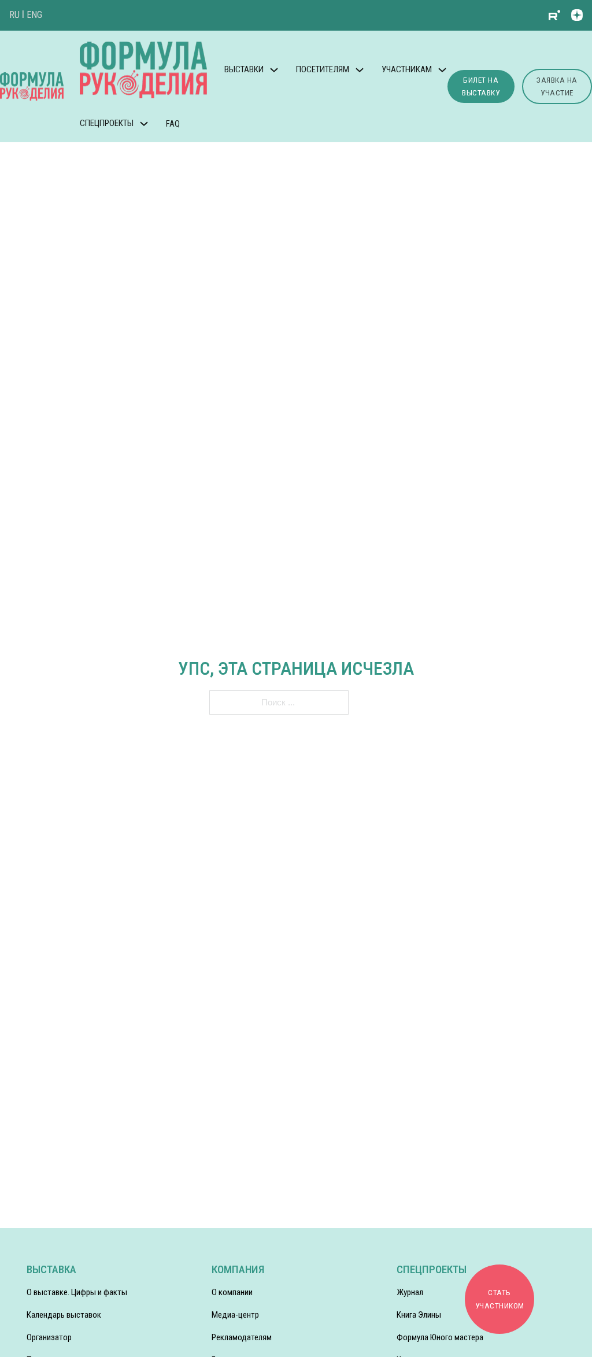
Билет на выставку (481, 86)
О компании (232, 1292)
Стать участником (499, 1299)
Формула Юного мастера (440, 1337)
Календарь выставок (64, 1315)
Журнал (410, 1292)
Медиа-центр (235, 1315)
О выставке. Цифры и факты (77, 1292)
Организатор (49, 1337)
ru (14, 14)
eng (34, 14)
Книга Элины (419, 1315)
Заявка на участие (557, 86)
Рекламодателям (242, 1337)
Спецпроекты (107, 123)
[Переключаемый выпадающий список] (274, 70)
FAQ (173, 124)
